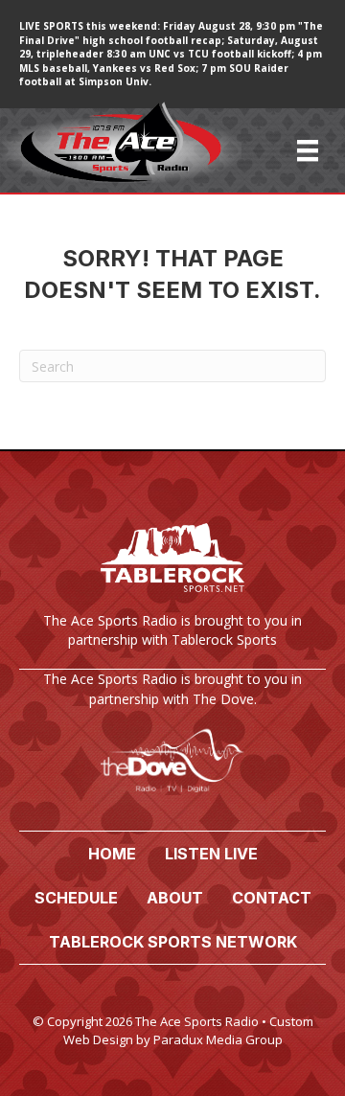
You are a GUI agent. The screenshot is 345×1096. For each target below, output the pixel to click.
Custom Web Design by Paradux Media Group (188, 1030)
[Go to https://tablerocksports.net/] (172, 588)
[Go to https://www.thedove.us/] (172, 740)
